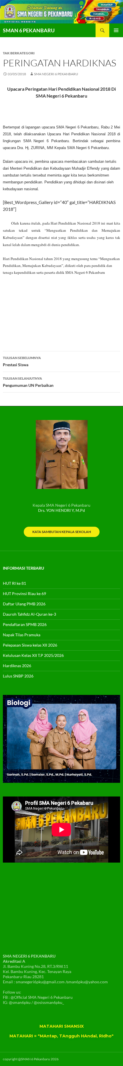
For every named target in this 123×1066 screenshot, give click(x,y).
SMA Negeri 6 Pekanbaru (56, 74)
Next (113, 739)
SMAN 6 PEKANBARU (29, 30)
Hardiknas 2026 (17, 665)
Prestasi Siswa (22, 361)
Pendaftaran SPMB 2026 (25, 624)
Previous (9, 739)
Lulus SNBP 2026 (18, 675)
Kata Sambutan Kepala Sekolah (61, 532)
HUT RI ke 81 (14, 583)
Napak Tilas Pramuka (21, 634)
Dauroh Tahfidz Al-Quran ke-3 (29, 614)
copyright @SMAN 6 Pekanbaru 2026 (31, 1059)
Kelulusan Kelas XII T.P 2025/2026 (33, 655)
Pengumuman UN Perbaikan (28, 382)
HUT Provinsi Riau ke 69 (24, 593)
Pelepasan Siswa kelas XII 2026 (30, 645)
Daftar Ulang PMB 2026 (24, 603)
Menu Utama (116, 30)
